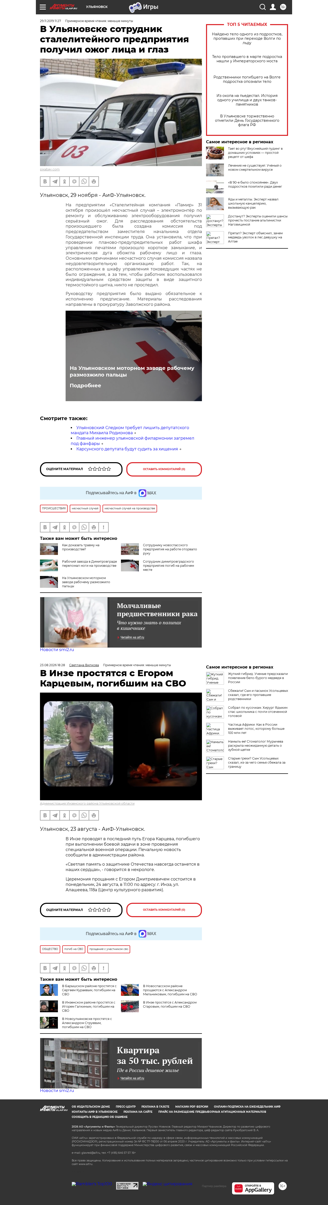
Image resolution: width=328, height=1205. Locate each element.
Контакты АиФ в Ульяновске (95, 1111)
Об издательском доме (91, 1106)
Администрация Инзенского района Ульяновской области (87, 803)
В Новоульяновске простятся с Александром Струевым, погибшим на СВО (87, 1023)
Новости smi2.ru (57, 649)
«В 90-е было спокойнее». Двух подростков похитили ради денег (255, 184)
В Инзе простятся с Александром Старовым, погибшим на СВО (170, 1004)
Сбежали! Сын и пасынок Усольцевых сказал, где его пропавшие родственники (258, 695)
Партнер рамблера (214, 1186)
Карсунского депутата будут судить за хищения (127, 449)
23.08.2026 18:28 (52, 665)
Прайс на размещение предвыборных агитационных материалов (212, 1111)
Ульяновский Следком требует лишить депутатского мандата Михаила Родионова (130, 430)
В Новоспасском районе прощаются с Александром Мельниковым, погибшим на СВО (170, 990)
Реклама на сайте (138, 1111)
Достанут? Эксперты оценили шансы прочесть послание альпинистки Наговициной (258, 220)
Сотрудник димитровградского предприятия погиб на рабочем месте (168, 566)
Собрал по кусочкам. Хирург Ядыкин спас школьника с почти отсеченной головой (258, 712)
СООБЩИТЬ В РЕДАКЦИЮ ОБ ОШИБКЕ (100, 1117)
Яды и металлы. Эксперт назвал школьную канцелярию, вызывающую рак (253, 203)
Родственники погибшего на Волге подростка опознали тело (247, 79)
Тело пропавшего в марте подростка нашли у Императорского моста (247, 59)
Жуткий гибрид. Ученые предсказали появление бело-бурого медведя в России (258, 678)
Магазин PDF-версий (191, 1106)
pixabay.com (50, 169)
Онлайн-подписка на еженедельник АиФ (247, 1106)
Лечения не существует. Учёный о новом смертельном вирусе (255, 167)
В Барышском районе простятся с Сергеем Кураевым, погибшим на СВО (89, 990)
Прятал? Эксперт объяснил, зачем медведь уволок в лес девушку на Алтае (255, 237)
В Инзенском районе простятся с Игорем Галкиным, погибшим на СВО (88, 1006)
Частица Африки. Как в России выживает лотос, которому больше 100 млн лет (256, 729)
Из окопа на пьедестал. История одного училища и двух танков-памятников (247, 100)
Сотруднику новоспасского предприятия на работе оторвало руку (170, 549)
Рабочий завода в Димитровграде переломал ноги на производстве (89, 564)
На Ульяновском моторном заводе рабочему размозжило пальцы (132, 371)
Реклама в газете (155, 1106)
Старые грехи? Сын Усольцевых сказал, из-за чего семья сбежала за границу (256, 762)
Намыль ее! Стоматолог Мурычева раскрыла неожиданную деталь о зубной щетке (255, 746)
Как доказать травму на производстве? (80, 547)
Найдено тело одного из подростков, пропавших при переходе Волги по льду (247, 38)
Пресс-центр (126, 1106)
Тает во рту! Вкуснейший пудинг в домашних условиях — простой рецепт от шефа (255, 153)
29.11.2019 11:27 (50, 21)
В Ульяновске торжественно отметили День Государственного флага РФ (247, 120)
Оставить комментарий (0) (164, 469)
